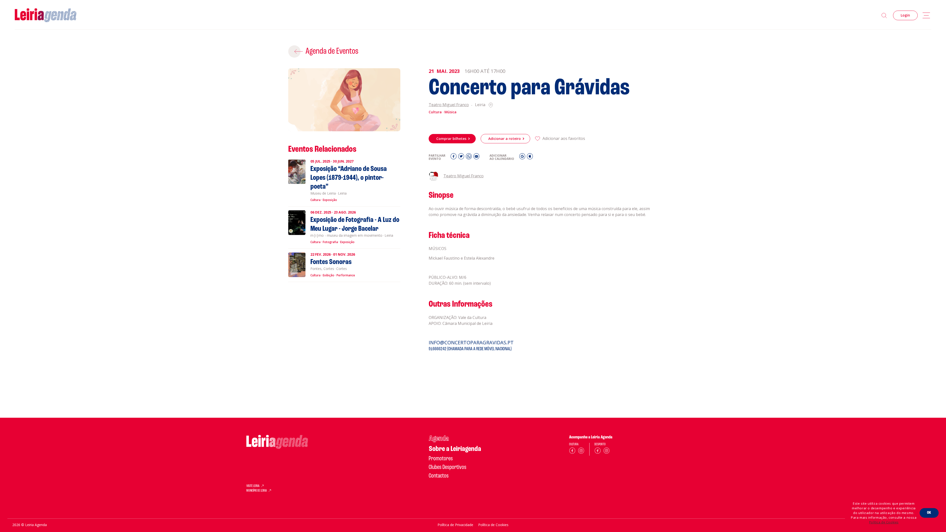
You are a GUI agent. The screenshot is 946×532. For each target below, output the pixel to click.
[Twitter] (462, 157)
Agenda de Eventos (331, 51)
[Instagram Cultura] (581, 452)
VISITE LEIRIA (252, 486)
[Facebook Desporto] (597, 452)
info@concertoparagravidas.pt (471, 343)
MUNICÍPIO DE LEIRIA (256, 491)
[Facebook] (454, 157)
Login (905, 15)
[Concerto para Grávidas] (344, 99)
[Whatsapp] (469, 157)
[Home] (45, 15)
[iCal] (530, 157)
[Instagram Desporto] (606, 452)
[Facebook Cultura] (572, 452)
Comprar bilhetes (451, 138)
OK (929, 513)
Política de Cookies (883, 522)
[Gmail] (523, 157)
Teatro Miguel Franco (449, 105)
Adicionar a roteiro (504, 138)
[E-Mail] (476, 157)
